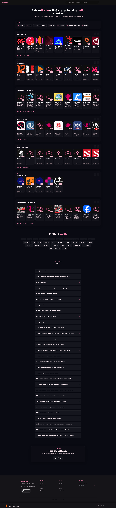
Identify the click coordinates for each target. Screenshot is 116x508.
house (67, 242)
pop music (37, 245)
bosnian (91, 239)
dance (66, 239)
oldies (69, 245)
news (39, 242)
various (83, 239)
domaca (82, 242)
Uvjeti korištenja (62, 485)
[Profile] (113, 2)
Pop (24, 239)
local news (50, 239)
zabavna (47, 242)
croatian (26, 242)
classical (29, 245)
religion (75, 242)
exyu (63, 245)
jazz (64, 248)
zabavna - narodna (55, 248)
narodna (59, 239)
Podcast (35, 2)
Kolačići (60, 488)
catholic (60, 242)
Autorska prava (62, 490)
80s (53, 242)
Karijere (41, 488)
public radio (75, 239)
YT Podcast (49, 2)
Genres (41, 2)
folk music (77, 245)
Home (24, 2)
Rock (29, 239)
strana (90, 242)
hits (34, 242)
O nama (41, 483)
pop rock (46, 245)
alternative (55, 245)
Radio (29, 2)
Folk (35, 239)
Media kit (42, 490)
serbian (42, 239)
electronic (86, 245)
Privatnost (61, 483)
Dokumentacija (43, 485)
